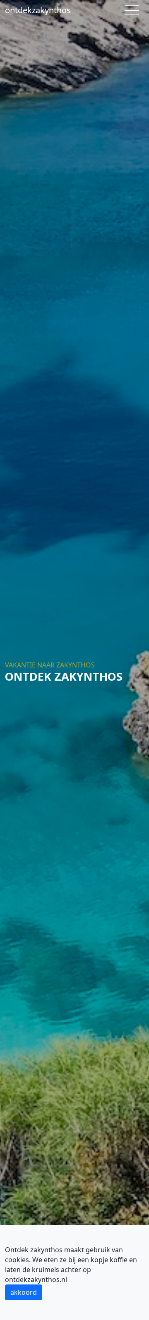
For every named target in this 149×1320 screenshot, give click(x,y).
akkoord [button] (23, 1292)
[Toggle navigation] (132, 10)
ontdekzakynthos (38, 10)
